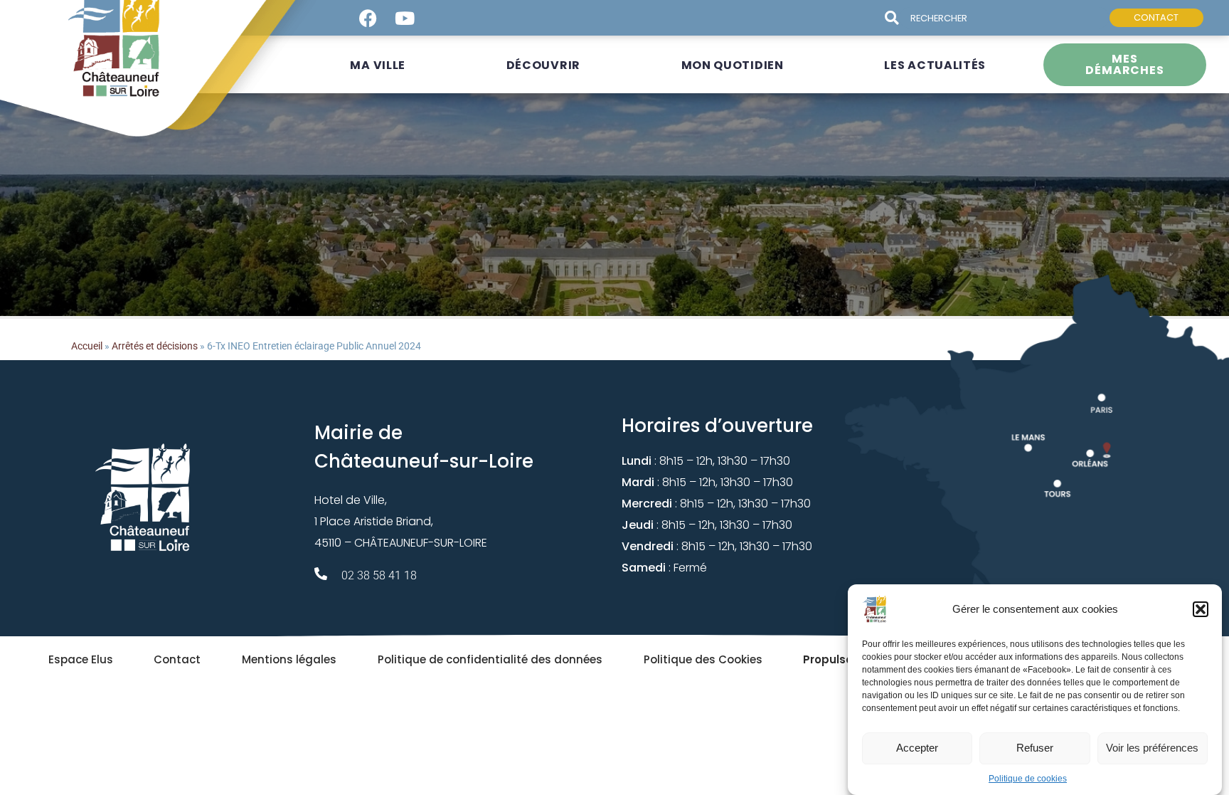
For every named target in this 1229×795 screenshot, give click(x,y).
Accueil (86, 346)
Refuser (1034, 748)
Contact (177, 659)
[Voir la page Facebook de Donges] (368, 18)
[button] (1200, 609)
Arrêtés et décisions (155, 346)
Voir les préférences (1152, 748)
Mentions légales (289, 659)
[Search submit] (897, 18)
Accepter (917, 748)
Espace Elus (80, 659)
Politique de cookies (1028, 779)
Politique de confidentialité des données (490, 659)
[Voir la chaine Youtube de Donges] (404, 18)
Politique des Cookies (703, 659)
